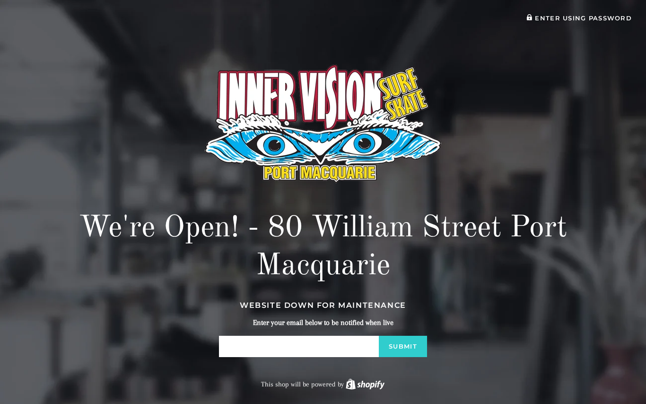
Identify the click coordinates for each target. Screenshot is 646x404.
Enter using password (582, 18)
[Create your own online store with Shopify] (365, 384)
